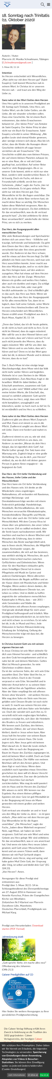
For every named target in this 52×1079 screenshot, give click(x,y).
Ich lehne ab (33, 1075)
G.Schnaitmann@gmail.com (17, 62)
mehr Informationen (16, 1075)
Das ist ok (44, 1075)
